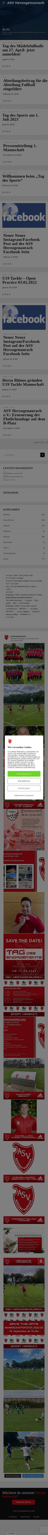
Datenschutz (19, 795)
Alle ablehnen (24, 781)
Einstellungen (24, 788)
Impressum (29, 795)
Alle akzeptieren (24, 774)
